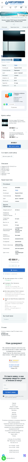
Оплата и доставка (14, 408)
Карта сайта (14, 434)
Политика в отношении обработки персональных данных (14, 431)
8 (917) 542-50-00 (14, 452)
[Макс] (24, 455)
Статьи (14, 436)
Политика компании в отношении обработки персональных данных (14, 421)
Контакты (14, 418)
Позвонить (14, 107)
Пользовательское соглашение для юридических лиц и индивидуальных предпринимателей (14, 427)
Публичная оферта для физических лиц (14, 423)
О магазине (14, 416)
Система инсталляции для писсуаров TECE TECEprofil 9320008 (16, 134)
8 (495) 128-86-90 (14, 450)
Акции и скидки (14, 406)
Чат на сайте (11, 104)
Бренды (14, 412)
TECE (15, 65)
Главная (14, 403)
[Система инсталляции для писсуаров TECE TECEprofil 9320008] (4, 135)
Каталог (14, 405)
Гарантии (14, 414)
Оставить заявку (10, 392)
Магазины (14, 410)
